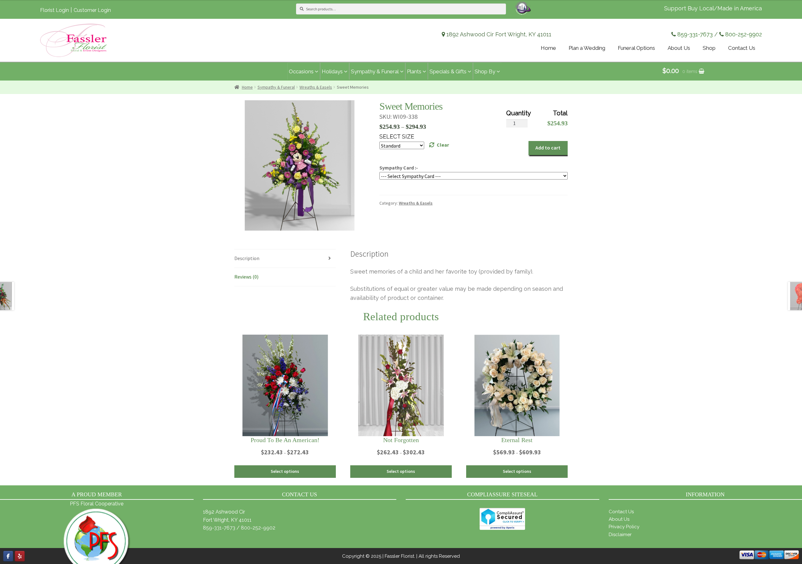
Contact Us (621, 511)
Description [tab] (246, 258)
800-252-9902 (743, 34)
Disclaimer (620, 534)
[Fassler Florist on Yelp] (20, 556)
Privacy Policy (624, 527)
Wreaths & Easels (315, 87)
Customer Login (92, 10)
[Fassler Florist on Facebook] (8, 556)
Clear (443, 145)
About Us (619, 519)
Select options (285, 471)
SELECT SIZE (396, 136)
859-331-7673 (695, 34)
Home (247, 87)
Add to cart (547, 147)
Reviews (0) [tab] (246, 277)
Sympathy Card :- (398, 167)
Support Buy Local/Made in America (713, 8)
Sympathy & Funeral (276, 87)
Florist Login (54, 10)
